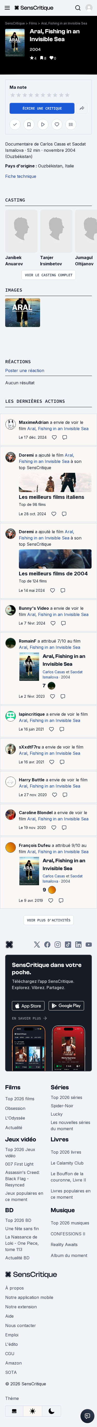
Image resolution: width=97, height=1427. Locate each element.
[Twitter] (37, 946)
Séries (60, 1087)
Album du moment (69, 1255)
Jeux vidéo (20, 1139)
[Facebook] (47, 946)
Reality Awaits (64, 1244)
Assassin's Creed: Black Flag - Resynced (22, 1178)
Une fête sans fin (22, 1228)
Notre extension (21, 1306)
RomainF (27, 641)
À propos (14, 1288)
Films (33, 23)
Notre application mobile (29, 1297)
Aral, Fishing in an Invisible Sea (64, 23)
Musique (63, 1210)
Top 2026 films (19, 1098)
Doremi (26, 455)
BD (9, 1210)
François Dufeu (34, 845)
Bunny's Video (34, 608)
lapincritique (32, 714)
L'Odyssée (15, 1118)
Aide (9, 1316)
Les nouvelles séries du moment (70, 1125)
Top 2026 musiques (70, 1222)
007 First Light (19, 1164)
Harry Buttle (31, 779)
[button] (89, 8)
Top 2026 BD (18, 1220)
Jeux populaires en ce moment (24, 1196)
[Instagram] (58, 946)
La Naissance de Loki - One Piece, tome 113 (22, 1243)
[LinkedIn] (78, 946)
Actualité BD (17, 1257)
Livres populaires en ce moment (71, 1194)
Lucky (57, 1114)
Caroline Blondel (36, 812)
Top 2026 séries (66, 1097)
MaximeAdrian (34, 422)
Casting (15, 200)
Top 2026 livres (66, 1152)
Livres (60, 1139)
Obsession (15, 1108)
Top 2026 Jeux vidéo (20, 1152)
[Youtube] (89, 946)
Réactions (18, 361)
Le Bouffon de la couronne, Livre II (68, 1177)
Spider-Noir (62, 1105)
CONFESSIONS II (68, 1233)
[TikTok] (68, 946)
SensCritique (15, 23)
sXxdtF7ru (29, 747)
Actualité (13, 1127)
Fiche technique (20, 176)
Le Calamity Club (67, 1163)
